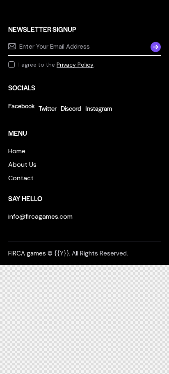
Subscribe (154, 46)
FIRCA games (27, 253)
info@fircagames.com (40, 216)
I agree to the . (56, 64)
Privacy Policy (75, 65)
